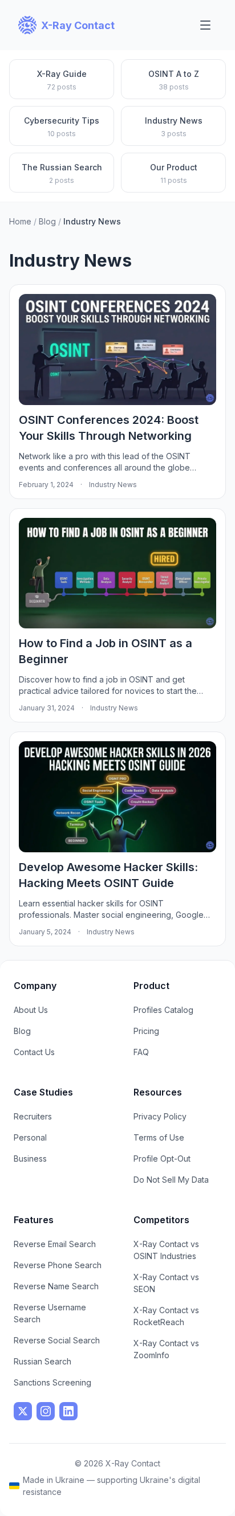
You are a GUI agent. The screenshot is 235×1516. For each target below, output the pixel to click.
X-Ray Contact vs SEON (166, 1283)
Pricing (146, 1031)
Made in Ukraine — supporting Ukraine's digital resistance (111, 1486)
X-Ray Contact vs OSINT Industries (166, 1250)
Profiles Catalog (163, 1010)
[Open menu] (205, 25)
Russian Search (42, 1361)
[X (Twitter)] (23, 1411)
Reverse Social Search (57, 1340)
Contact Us (34, 1052)
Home (20, 221)
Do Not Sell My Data (171, 1179)
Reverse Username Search (50, 1313)
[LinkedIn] (68, 1411)
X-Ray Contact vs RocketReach (166, 1316)
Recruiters (33, 1116)
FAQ (141, 1052)
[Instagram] (46, 1411)
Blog (47, 221)
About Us (31, 1010)
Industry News (113, 484)
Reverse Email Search (55, 1244)
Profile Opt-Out (162, 1158)
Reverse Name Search (56, 1286)
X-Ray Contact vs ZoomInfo (166, 1349)
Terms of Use (158, 1137)
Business (30, 1158)
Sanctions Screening (52, 1382)
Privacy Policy (160, 1116)
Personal (30, 1137)
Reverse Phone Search (58, 1265)
